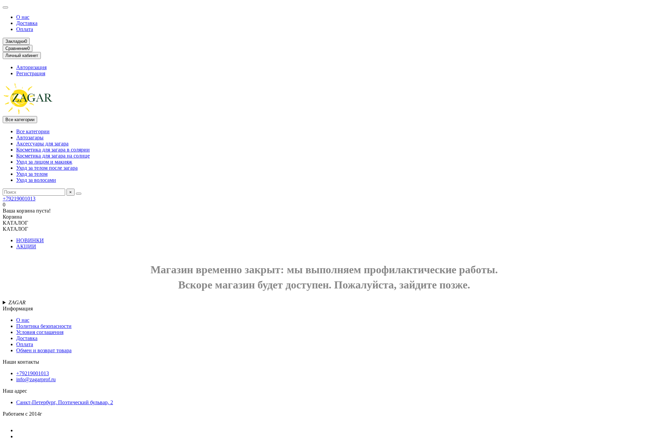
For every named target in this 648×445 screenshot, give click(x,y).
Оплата (24, 29)
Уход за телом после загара (47, 168)
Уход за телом (32, 174)
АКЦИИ (26, 246)
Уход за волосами (36, 180)
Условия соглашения (39, 332)
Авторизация (31, 67)
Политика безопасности (44, 326)
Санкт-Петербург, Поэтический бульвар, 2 (64, 402)
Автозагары (30, 137)
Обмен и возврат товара (44, 350)
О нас (22, 17)
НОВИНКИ (30, 240)
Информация (18, 308)
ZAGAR (17, 302)
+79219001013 (19, 198)
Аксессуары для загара (42, 143)
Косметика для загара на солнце (53, 156)
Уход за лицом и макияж (44, 162)
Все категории (33, 131)
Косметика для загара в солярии (53, 149)
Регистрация (30, 73)
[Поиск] (78, 194)
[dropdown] (5, 7)
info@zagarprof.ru (36, 379)
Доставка (26, 23)
